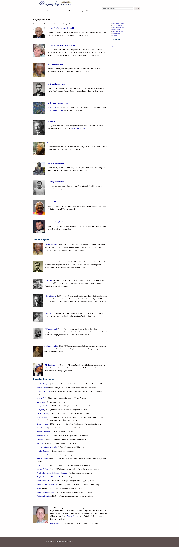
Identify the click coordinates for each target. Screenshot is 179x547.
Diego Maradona (43, 424)
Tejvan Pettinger (73, 516)
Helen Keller (50, 313)
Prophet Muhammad (44, 431)
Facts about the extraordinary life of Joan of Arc (121, 45)
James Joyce (41, 402)
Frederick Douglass (44, 496)
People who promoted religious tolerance (52, 473)
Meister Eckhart (43, 469)
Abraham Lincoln (50, 262)
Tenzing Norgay (42, 384)
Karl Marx (40, 439)
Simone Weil (41, 398)
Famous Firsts (115, 51)
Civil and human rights (56, 84)
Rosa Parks (49, 280)
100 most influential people (47, 447)
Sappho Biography (43, 451)
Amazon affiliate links (68, 541)
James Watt (41, 443)
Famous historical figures (46, 492)
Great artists (52, 107)
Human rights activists (117, 25)
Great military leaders (56, 221)
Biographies (51, 11)
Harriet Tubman (42, 458)
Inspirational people (55, 64)
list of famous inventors (79, 128)
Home (42, 11)
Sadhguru (40, 409)
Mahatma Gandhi (51, 329)
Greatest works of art (55, 110)
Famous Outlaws (115, 49)
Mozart (39, 488)
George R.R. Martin (44, 406)
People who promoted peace (118, 31)
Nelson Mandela (51, 244)
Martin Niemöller (43, 480)
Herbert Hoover (42, 387)
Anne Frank (41, 435)
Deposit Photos (55, 523)
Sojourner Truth (42, 454)
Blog (81, 11)
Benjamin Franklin (51, 346)
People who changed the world (118, 27)
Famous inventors (116, 33)
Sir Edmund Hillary (44, 391)
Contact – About (58, 541)
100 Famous (72, 11)
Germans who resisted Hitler (47, 484)
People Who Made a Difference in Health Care (121, 43)
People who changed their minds (48, 476)
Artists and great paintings (58, 103)
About (88, 11)
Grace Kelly (41, 465)
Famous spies (115, 47)
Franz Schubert (42, 428)
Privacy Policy (49, 541)
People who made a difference (118, 23)
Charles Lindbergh (43, 413)
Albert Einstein (50, 296)
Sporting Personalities (116, 29)
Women (62, 11)
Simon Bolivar (42, 417)
